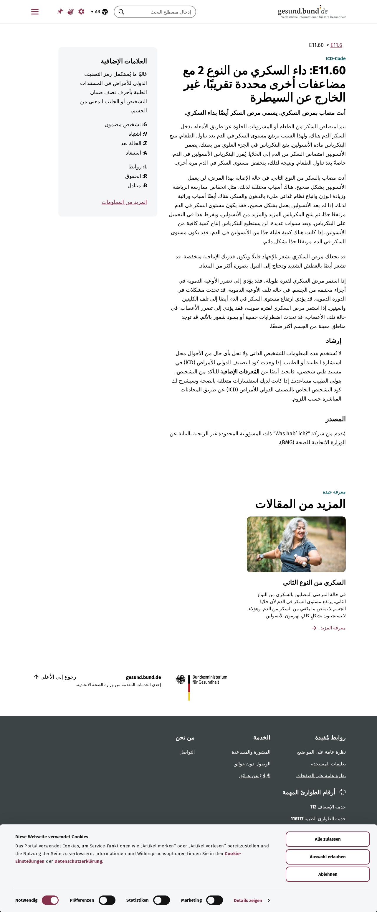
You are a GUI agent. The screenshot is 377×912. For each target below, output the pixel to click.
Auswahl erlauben (328, 856)
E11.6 (336, 45)
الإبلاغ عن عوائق (254, 775)
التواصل (187, 752)
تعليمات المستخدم (328, 764)
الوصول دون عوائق (252, 764)
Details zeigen (248, 900)
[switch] (107, 900)
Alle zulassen (328, 839)
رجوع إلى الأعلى (57, 677)
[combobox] (162, 12)
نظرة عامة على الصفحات (321, 775)
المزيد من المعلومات (124, 202)
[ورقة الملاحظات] (60, 11)
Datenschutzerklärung (78, 861)
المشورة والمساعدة (251, 752)
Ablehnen (328, 874)
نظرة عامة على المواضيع (321, 752)
